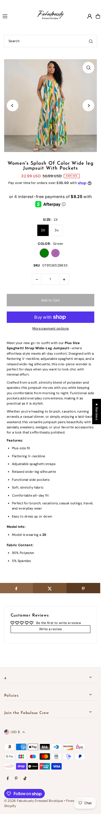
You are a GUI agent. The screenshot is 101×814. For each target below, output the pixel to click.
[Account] (89, 16)
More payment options (50, 328)
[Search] (91, 41)
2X (43, 230)
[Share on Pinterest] (83, 588)
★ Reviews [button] (97, 411)
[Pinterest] (16, 779)
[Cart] (98, 16)
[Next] (88, 105)
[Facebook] (8, 779)
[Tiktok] (25, 779)
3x (57, 230)
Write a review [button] (50, 629)
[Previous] (12, 105)
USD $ (15, 732)
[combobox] (50, 41)
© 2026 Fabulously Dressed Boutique (34, 800)
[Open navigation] (14, 16)
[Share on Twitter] (50, 588)
